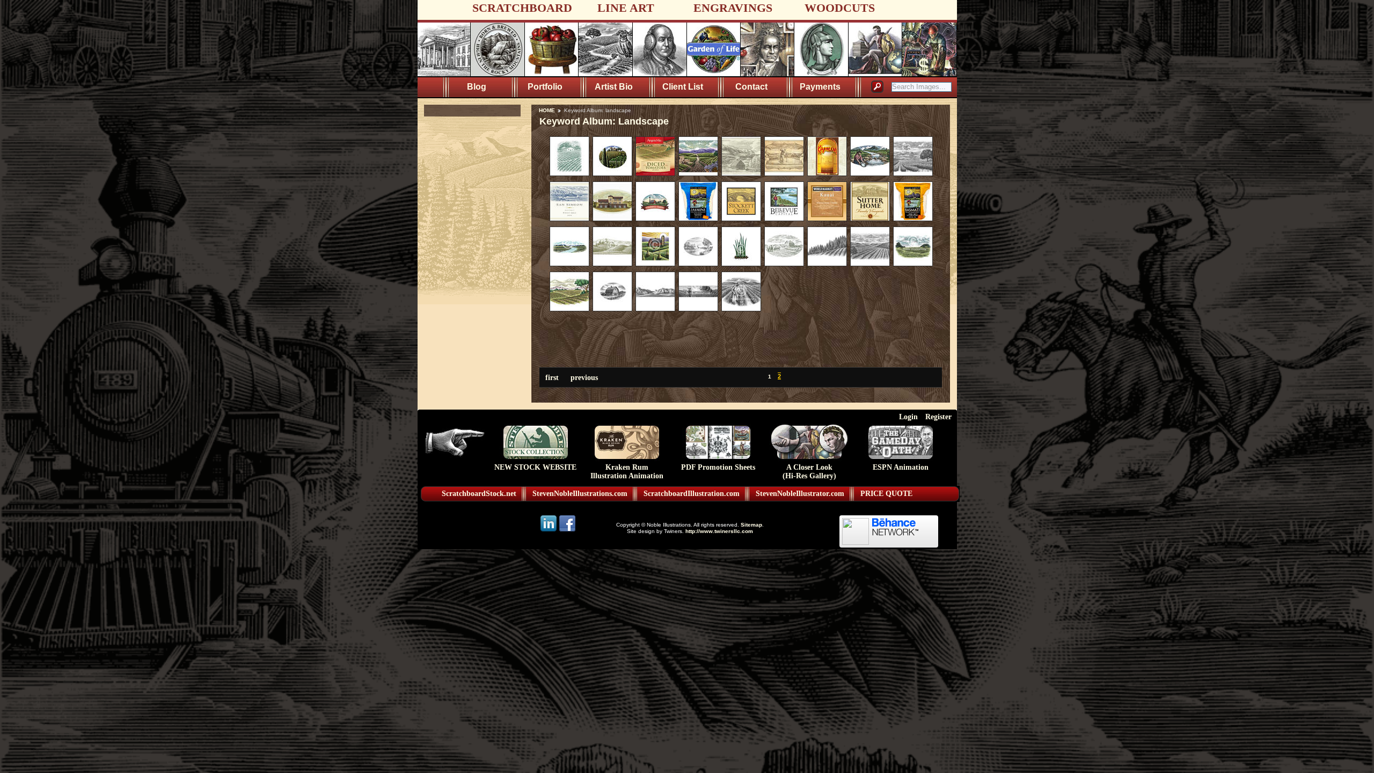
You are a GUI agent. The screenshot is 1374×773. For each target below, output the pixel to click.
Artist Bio (614, 86)
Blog (476, 86)
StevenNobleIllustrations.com (579, 494)
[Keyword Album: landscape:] (569, 173)
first (552, 377)
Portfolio (545, 86)
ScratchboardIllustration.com (692, 494)
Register (938, 416)
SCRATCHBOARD (522, 7)
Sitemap (751, 525)
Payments (820, 86)
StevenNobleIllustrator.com (800, 494)
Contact (751, 86)
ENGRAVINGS (732, 7)
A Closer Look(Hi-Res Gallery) (809, 471)
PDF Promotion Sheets (718, 467)
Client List (682, 86)
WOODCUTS (840, 7)
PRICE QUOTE (886, 494)
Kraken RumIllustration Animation (626, 471)
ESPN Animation (901, 467)
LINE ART (625, 7)
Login (908, 416)
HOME (547, 110)
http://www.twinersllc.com (719, 531)
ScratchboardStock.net (479, 494)
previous (584, 377)
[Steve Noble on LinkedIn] (549, 531)
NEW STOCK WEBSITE (535, 467)
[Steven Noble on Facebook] (567, 531)
